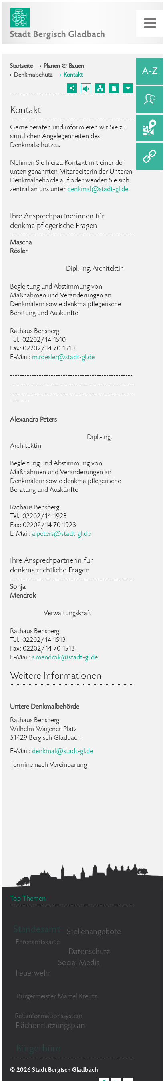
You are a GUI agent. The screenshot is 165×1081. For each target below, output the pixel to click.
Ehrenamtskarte (38, 942)
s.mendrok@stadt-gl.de (65, 657)
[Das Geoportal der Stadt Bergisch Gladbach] (149, 128)
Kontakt (73, 75)
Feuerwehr (33, 974)
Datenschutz (89, 952)
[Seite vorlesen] (86, 88)
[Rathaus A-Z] (149, 71)
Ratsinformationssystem (48, 1016)
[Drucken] (114, 88)
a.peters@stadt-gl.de (61, 534)
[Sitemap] (100, 88)
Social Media (79, 963)
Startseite (21, 66)
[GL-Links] (149, 156)
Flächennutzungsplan (50, 1026)
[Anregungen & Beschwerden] (149, 99)
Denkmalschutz (33, 75)
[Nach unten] (128, 88)
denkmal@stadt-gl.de (97, 189)
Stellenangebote (94, 932)
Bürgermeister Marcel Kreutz (57, 996)
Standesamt (36, 930)
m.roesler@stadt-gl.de (63, 357)
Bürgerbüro (38, 1049)
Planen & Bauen (64, 66)
